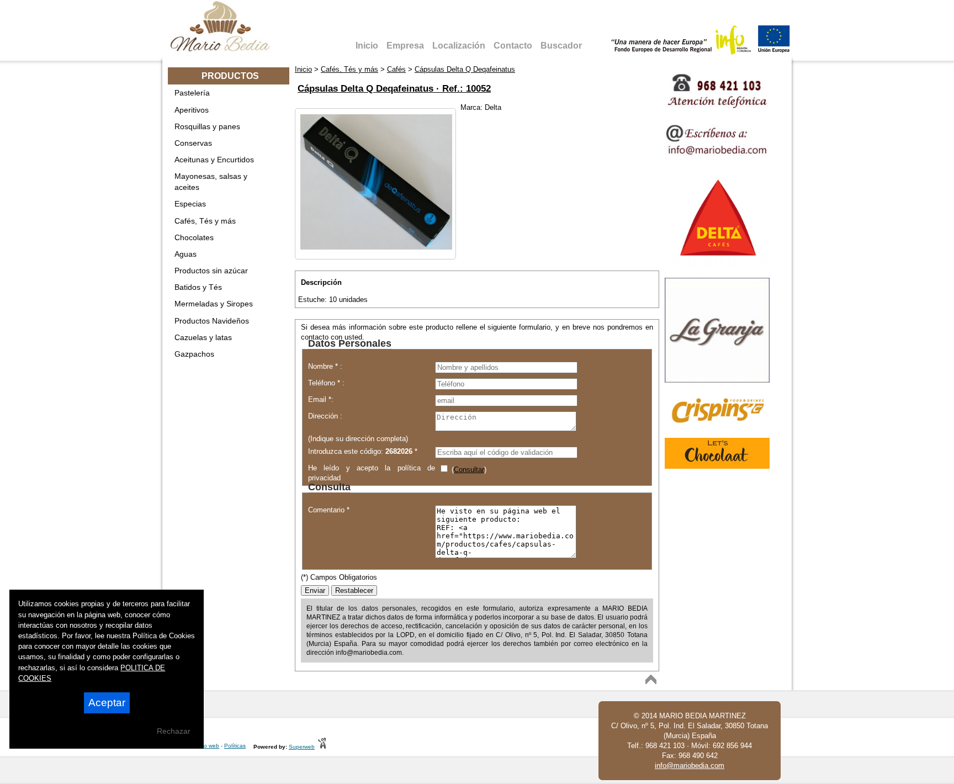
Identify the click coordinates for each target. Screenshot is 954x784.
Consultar (469, 469)
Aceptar (106, 702)
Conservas (193, 143)
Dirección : (325, 416)
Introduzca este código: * (362, 451)
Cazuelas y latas (203, 337)
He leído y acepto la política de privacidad (371, 472)
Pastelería (192, 92)
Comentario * (328, 510)
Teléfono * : (326, 383)
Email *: (320, 399)
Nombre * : (325, 366)
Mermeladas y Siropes (213, 303)
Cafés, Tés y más (205, 220)
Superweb (302, 747)
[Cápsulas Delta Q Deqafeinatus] (376, 247)
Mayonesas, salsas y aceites (210, 182)
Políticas (235, 746)
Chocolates (194, 237)
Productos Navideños (211, 320)
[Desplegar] (280, 92)
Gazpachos (194, 353)
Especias (190, 203)
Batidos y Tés (198, 287)
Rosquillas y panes (207, 126)
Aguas (185, 254)
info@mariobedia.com (689, 765)
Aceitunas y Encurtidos (214, 159)
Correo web (204, 746)
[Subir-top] (650, 679)
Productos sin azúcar (211, 270)
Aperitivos (191, 109)
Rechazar (173, 731)
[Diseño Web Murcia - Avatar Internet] (322, 747)
